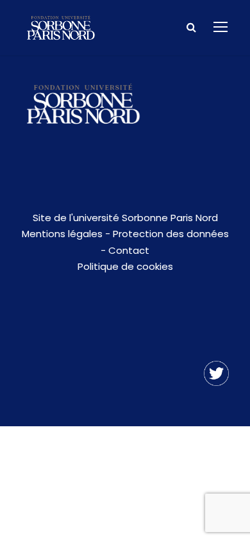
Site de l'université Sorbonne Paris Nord (125, 217)
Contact (128, 250)
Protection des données (171, 233)
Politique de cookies (125, 266)
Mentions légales (62, 233)
